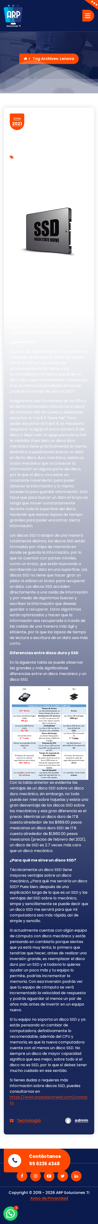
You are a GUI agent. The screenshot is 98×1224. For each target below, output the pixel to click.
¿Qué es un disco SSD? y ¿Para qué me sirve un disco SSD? (46, 192)
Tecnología (29, 1120)
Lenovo (56, 163)
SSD (50, 176)
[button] (10, 1213)
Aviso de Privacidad (49, 1198)
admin (81, 1120)
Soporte (35, 176)
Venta (62, 176)
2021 (17, 122)
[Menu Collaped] (88, 16)
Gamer (39, 163)
